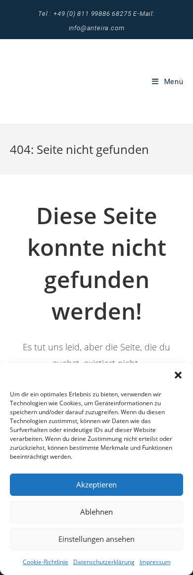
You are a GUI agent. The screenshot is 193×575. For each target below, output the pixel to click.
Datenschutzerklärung (104, 562)
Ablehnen (96, 512)
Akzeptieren (96, 484)
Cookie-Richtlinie (45, 562)
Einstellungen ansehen (96, 539)
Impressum (155, 562)
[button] (178, 375)
